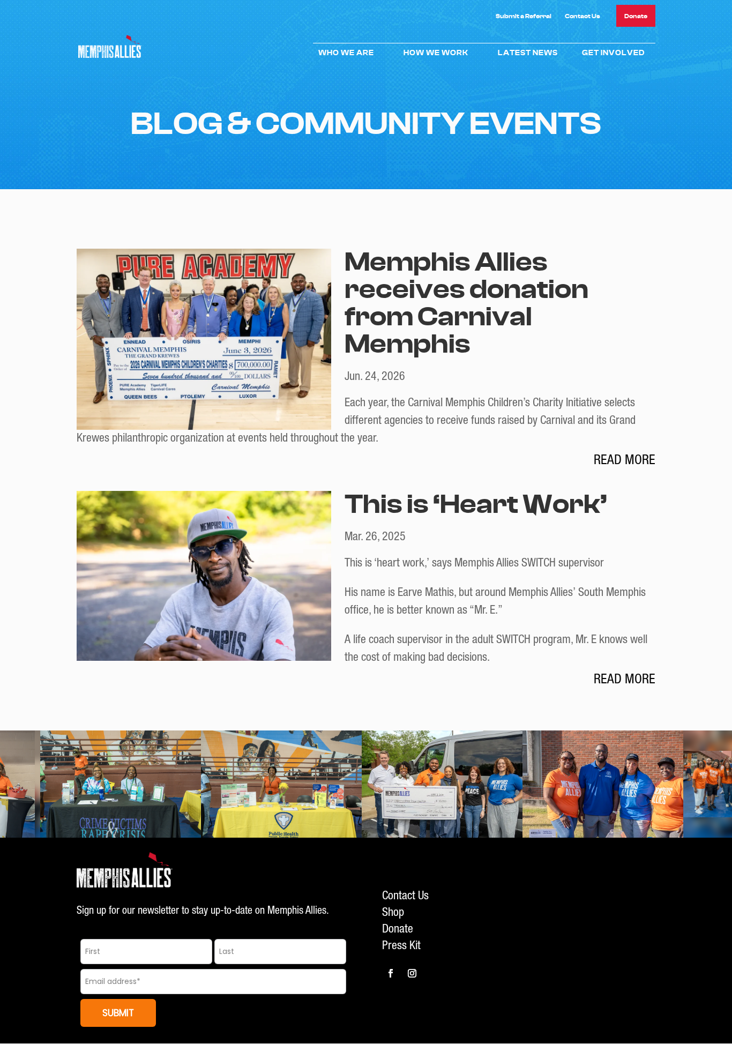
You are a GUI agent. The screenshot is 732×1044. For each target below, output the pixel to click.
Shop (393, 913)
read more (624, 461)
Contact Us (582, 16)
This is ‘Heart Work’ (476, 504)
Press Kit (401, 946)
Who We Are (346, 53)
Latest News (528, 53)
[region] (366, 784)
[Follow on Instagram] (412, 973)
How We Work (436, 53)
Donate (635, 16)
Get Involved (613, 53)
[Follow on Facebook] (390, 973)
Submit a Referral (523, 16)
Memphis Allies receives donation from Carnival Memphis (466, 303)
